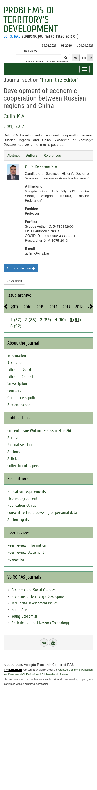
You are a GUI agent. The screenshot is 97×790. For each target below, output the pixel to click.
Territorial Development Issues (35, 603)
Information (16, 356)
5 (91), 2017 (14, 126)
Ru (84, 58)
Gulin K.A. (15, 116)
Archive (13, 437)
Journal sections (20, 444)
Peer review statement (25, 552)
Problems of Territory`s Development (39, 596)
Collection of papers (23, 465)
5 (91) (75, 319)
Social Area (20, 609)
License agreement (22, 498)
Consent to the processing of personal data (42, 512)
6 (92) (15, 326)
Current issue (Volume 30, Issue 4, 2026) (39, 430)
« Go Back (14, 280)
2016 (27, 307)
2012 (79, 307)
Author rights (18, 519)
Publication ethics (21, 505)
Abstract (13, 155)
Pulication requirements (26, 491)
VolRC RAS (12, 36)
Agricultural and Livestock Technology (40, 623)
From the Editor (59, 80)
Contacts (14, 391)
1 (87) (15, 319)
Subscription (17, 383)
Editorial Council (20, 376)
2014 (53, 307)
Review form (17, 559)
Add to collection (19, 268)
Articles (13, 458)
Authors (31, 155)
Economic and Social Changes (34, 590)
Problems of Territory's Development (30, 20)
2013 (66, 307)
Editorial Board (19, 369)
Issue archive (19, 295)
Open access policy (22, 397)
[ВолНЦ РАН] (44, 642)
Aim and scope (18, 404)
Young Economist (24, 616)
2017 (14, 307)
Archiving (14, 363)
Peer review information (26, 545)
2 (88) (30, 319)
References (52, 155)
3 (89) (45, 319)
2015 (40, 307)
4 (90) (60, 319)
